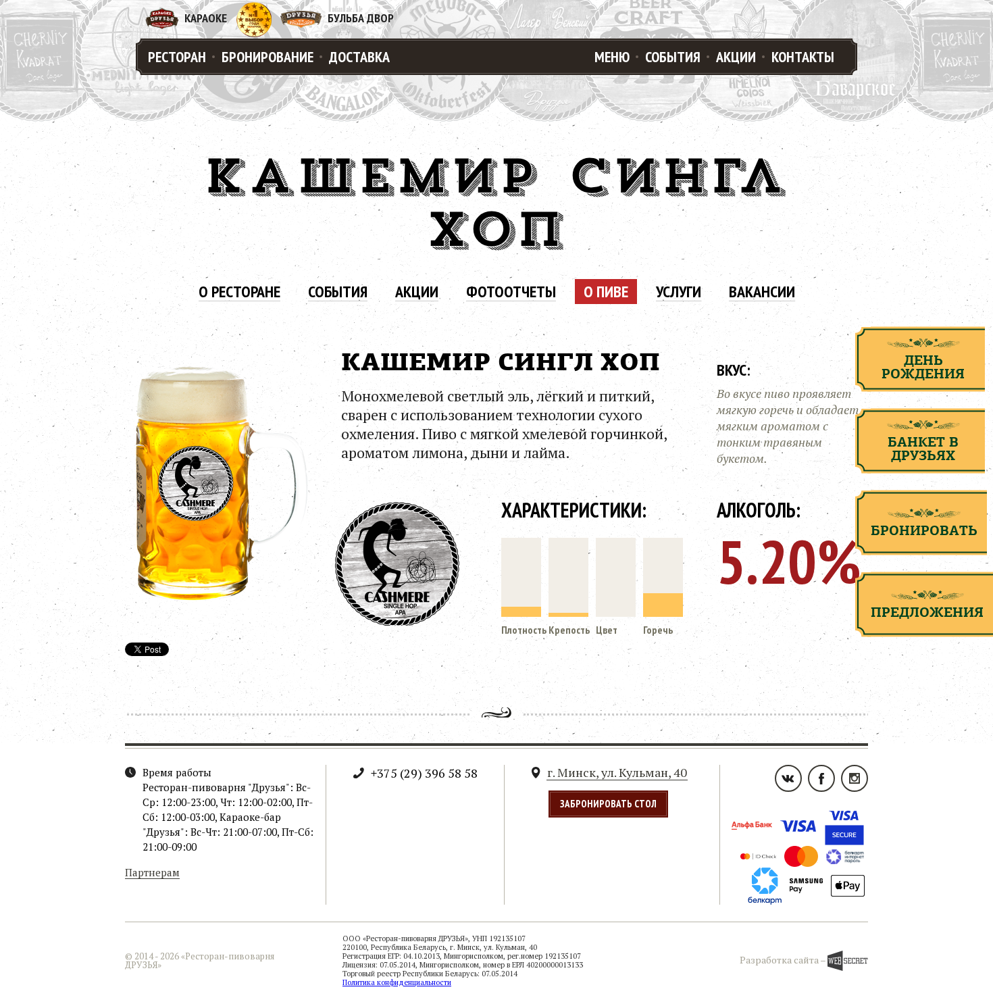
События (673, 56)
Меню (612, 56)
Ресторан (177, 56)
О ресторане (239, 292)
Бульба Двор (361, 18)
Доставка (359, 56)
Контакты (802, 56)
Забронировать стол (608, 803)
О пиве (606, 292)
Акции (736, 56)
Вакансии (762, 292)
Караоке (205, 18)
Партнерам (152, 872)
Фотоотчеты (511, 292)
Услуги (678, 292)
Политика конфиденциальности (396, 982)
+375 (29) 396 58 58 (424, 773)
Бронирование (267, 56)
